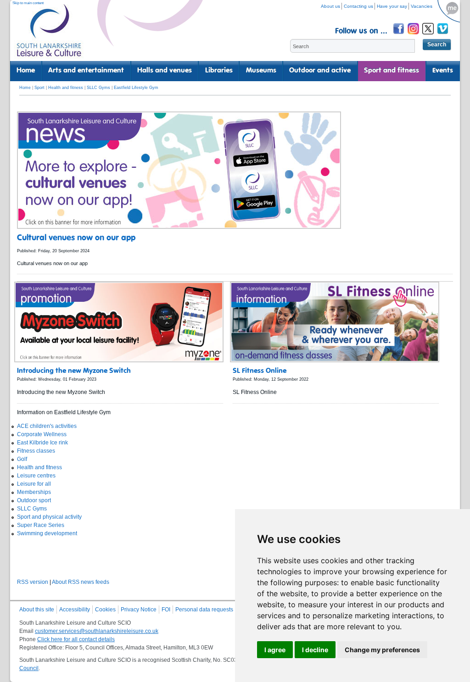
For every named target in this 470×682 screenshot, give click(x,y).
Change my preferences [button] (382, 650)
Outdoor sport (34, 500)
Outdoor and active (320, 70)
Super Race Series (40, 525)
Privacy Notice (139, 609)
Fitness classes (36, 451)
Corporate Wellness (42, 434)
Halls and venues (164, 70)
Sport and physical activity (49, 517)
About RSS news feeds (80, 582)
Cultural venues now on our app (76, 237)
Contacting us (358, 6)
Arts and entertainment (86, 70)
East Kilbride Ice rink (42, 442)
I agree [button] (274, 650)
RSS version (32, 582)
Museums (261, 70)
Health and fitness (65, 87)
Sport (39, 87)
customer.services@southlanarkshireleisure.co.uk (96, 631)
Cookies (105, 609)
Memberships (34, 492)
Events (442, 70)
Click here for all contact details (76, 639)
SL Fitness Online (259, 371)
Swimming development (47, 533)
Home (26, 70)
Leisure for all (34, 484)
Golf (22, 459)
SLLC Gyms (98, 87)
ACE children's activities (47, 426)
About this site (36, 609)
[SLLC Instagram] (414, 35)
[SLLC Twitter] (428, 35)
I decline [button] (315, 650)
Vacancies (421, 6)
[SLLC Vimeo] (443, 35)
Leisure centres (36, 475)
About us (330, 6)
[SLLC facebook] (399, 35)
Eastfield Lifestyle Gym (136, 87)
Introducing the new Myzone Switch (74, 371)
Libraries (219, 70)
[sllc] (49, 34)
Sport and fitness (391, 70)
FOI (166, 609)
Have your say (392, 6)
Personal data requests (204, 609)
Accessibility (74, 609)
